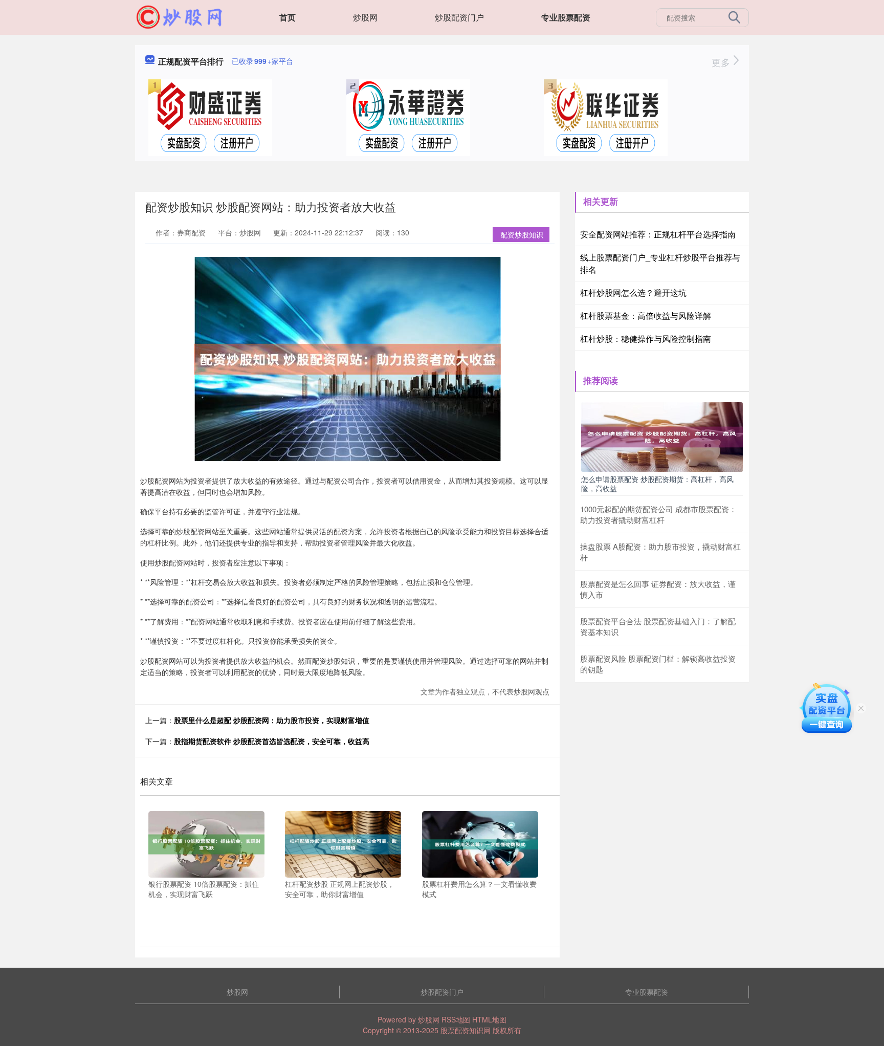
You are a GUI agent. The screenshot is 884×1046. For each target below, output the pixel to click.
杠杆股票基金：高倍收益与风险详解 (645, 315)
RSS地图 (455, 1019)
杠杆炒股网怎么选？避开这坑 (633, 292)
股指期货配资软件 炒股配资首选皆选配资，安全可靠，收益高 (271, 741)
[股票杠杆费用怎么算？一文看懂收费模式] (480, 843)
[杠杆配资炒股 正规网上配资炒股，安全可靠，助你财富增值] (343, 843)
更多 (722, 62)
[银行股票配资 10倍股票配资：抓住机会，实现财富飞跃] (206, 843)
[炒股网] (179, 16)
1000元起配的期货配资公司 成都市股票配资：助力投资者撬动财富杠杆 (658, 514)
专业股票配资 (565, 17)
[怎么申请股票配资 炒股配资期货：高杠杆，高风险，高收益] (662, 436)
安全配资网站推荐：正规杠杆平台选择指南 (658, 234)
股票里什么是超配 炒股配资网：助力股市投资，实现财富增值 (271, 720)
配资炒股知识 (521, 234)
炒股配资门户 (459, 17)
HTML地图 (489, 1019)
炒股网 (365, 17)
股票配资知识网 (465, 1030)
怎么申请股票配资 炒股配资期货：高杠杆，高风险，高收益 (657, 483)
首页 (287, 17)
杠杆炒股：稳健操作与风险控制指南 (645, 338)
